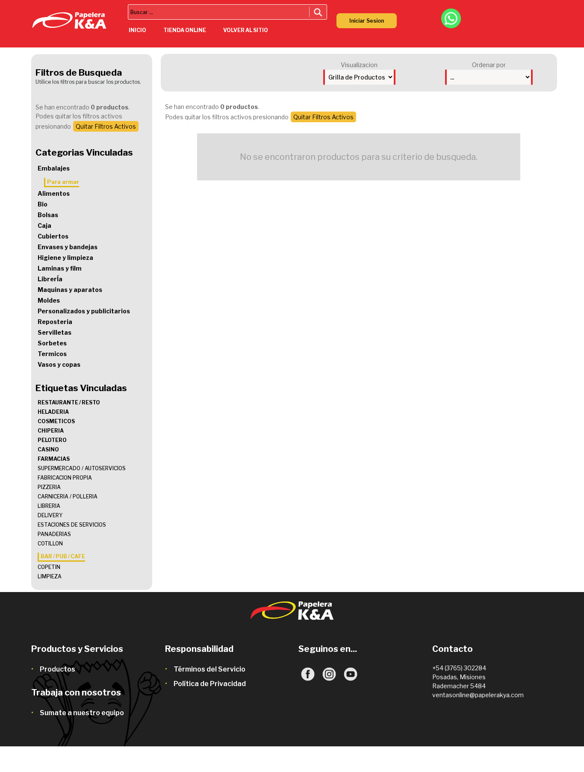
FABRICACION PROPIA (65, 477)
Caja (44, 225)
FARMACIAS (54, 459)
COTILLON (50, 543)
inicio (137, 30)
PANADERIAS (54, 534)
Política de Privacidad (210, 684)
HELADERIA (53, 412)
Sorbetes (52, 343)
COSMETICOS (56, 421)
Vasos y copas (59, 364)
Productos (57, 669)
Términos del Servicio (209, 669)
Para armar (63, 181)
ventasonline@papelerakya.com (478, 694)
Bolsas (48, 214)
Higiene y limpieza (65, 257)
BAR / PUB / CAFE (63, 556)
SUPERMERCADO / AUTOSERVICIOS (82, 468)
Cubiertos (53, 236)
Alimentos (54, 193)
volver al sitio (245, 30)
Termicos (52, 353)
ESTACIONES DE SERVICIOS (72, 525)
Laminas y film (60, 268)
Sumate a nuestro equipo (82, 713)
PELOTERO (52, 440)
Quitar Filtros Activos (106, 126)
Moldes (49, 300)
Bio (42, 204)
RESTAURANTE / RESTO (69, 402)
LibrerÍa (50, 279)
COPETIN (49, 567)
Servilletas (54, 332)
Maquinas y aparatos (70, 289)
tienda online (184, 30)
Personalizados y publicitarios (84, 311)
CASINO (48, 449)
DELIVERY (50, 515)
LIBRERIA (49, 506)
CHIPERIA (51, 430)
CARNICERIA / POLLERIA (67, 496)
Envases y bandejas (67, 246)
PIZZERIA (49, 487)
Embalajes (54, 168)
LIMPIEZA (50, 576)
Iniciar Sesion (366, 21)
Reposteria (55, 321)
